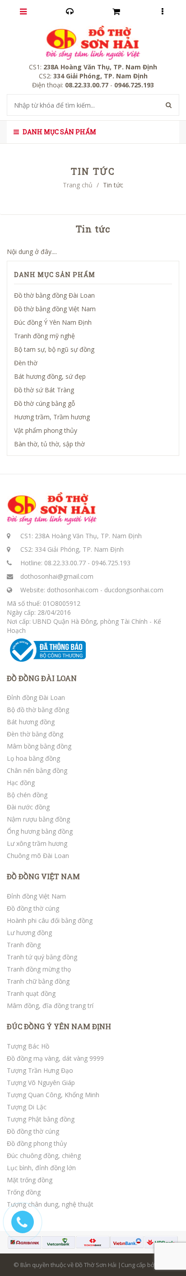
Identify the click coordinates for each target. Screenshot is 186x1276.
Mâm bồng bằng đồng (39, 746)
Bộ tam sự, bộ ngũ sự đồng (54, 349)
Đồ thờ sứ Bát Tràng (44, 390)
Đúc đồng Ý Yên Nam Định (53, 322)
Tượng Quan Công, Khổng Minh (53, 1094)
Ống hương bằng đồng (40, 831)
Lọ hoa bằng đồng (33, 758)
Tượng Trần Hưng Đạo (40, 1070)
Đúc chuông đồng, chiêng (44, 1155)
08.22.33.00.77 (65, 563)
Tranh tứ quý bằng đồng (42, 957)
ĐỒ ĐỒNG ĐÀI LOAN (42, 678)
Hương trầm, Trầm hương (52, 417)
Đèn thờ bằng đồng (35, 734)
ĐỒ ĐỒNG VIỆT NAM (43, 876)
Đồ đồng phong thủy (37, 1143)
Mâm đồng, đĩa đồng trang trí (50, 1005)
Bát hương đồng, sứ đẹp (50, 376)
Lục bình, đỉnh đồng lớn (41, 1167)
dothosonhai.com (72, 590)
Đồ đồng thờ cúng (33, 908)
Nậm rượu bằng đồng (38, 819)
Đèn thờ (25, 363)
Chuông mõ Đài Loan (38, 855)
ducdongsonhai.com (133, 590)
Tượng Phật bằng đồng (40, 1119)
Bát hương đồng (31, 721)
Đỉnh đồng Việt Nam (36, 896)
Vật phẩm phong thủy (45, 430)
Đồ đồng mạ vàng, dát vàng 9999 (55, 1058)
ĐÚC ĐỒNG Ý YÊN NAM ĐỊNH (59, 1026)
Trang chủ (78, 185)
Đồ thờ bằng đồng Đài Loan (54, 295)
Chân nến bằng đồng (37, 770)
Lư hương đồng (29, 932)
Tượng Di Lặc (26, 1107)
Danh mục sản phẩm (58, 131)
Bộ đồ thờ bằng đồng (38, 709)
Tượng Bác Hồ (28, 1046)
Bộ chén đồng (27, 794)
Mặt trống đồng (29, 1180)
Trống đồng (24, 1192)
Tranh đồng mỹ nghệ (44, 335)
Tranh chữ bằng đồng (38, 981)
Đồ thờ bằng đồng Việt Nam (55, 308)
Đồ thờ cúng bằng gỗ (44, 403)
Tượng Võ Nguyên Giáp (41, 1082)
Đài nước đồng (28, 807)
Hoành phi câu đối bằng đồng (50, 920)
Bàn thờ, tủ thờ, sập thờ (49, 444)
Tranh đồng (24, 944)
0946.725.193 (111, 563)
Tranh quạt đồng (31, 993)
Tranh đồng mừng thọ (39, 969)
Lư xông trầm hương (37, 843)
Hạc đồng (21, 782)
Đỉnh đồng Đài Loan (36, 697)
